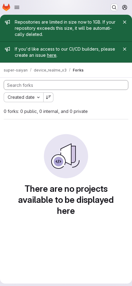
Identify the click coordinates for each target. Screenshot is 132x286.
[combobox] (23, 97)
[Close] (124, 22)
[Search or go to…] (114, 7)
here (51, 55)
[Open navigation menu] (17, 7)
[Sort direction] (48, 97)
